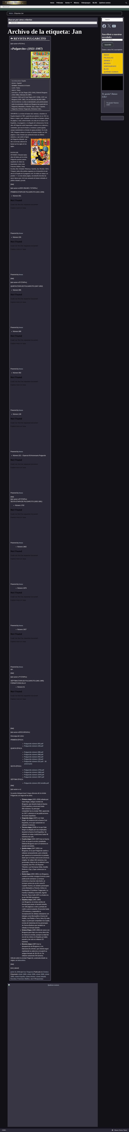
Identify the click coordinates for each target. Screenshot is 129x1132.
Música (76, 3)
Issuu (21, 233)
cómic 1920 (22, 974)
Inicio (52, 3)
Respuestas (38, 979)
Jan (31, 979)
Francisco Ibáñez (23, 979)
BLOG (95, 3)
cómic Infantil (41, 976)
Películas (59, 3)
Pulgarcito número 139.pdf (33, 759)
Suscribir (108, 45)
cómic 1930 (31, 974)
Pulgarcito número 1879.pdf (34, 774)
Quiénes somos (104, 3)
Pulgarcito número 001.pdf (33, 743)
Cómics (46, 972)
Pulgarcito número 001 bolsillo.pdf (36, 783)
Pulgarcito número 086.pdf (33, 752)
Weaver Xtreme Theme (120, 1130)
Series (67, 3)
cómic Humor (30, 976)
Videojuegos (85, 3)
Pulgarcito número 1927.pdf (34, 777)
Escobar (14, 979)
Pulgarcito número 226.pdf (33, 746)
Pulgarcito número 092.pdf (33, 757)
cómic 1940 (40, 974)
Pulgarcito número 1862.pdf (34, 772)
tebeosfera (21, 960)
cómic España (20, 976)
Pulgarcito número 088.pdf (33, 754)
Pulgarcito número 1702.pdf (34, 770)
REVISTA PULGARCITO (30, 38)
